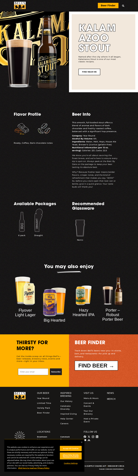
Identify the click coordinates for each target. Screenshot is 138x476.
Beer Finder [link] (43, 413)
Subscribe (56, 372)
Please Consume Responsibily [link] (111, 469)
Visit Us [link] (89, 393)
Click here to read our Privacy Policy (33, 468)
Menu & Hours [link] (91, 398)
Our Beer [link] (43, 393)
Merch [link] (111, 399)
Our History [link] (66, 401)
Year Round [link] (89, 136)
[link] (20, 5)
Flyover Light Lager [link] (25, 312)
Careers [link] (64, 423)
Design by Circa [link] (116, 466)
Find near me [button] (89, 72)
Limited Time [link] (44, 403)
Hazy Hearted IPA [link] (83, 312)
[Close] (81, 442)
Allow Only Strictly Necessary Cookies (71, 456)
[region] (44, 455)
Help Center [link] (66, 418)
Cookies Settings (71, 463)
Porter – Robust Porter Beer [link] (112, 314)
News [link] (110, 393)
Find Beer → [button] (96, 366)
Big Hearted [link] (54, 320)
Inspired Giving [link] (68, 414)
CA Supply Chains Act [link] (95, 466)
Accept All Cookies (70, 448)
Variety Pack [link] (43, 408)
